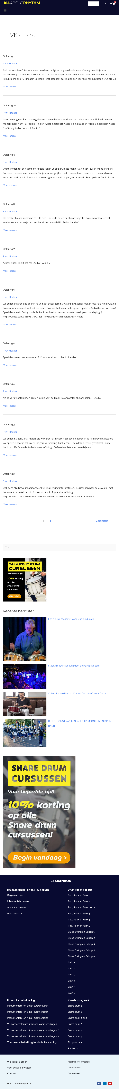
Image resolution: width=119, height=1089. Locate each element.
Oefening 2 (9, 474)
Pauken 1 (73, 1048)
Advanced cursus (16, 907)
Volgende (104, 520)
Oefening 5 (9, 343)
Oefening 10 (9, 105)
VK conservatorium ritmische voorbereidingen (32, 1024)
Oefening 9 (9, 154)
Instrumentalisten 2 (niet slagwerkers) (27, 1011)
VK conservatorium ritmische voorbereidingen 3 (33, 1036)
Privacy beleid (74, 1067)
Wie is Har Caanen (17, 1061)
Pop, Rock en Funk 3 (79, 913)
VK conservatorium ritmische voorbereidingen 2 (33, 1030)
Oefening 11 (9, 56)
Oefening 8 (9, 204)
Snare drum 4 (75, 1030)
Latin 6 (71, 993)
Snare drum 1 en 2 (77, 1018)
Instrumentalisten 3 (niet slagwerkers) (27, 1018)
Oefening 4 (9, 384)
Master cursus (14, 913)
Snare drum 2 (75, 1011)
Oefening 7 (9, 249)
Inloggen (93, 3)
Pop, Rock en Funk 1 (79, 895)
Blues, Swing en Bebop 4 (81, 950)
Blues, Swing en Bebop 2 (81, 938)
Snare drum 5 (75, 1036)
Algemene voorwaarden (79, 1062)
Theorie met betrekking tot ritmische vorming (31, 1042)
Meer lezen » (10, 86)
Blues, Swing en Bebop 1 (81, 931)
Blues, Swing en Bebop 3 (81, 944)
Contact (11, 1073)
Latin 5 (71, 986)
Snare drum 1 (75, 1005)
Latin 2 (71, 968)
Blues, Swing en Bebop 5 (81, 956)
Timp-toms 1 (75, 1042)
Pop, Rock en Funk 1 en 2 (81, 907)
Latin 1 (71, 962)
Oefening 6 (9, 289)
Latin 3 (71, 974)
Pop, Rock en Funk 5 (79, 925)
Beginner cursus (16, 895)
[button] (31, 10)
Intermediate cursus (18, 901)
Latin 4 (71, 980)
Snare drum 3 (75, 1024)
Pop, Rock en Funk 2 (79, 901)
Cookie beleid (74, 1073)
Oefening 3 (9, 424)
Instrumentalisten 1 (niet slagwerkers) (27, 1005)
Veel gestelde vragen (19, 1067)
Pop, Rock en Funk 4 (79, 919)
